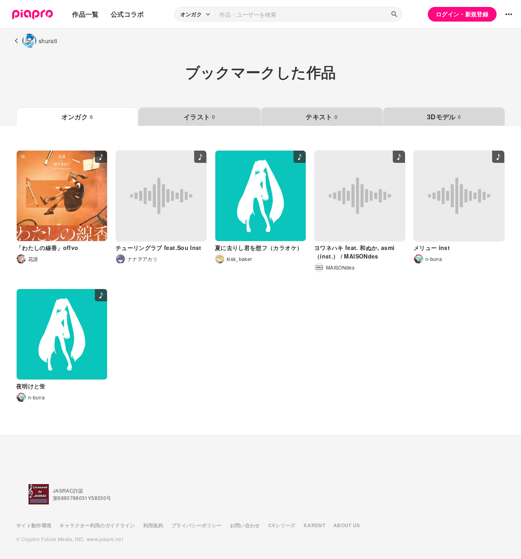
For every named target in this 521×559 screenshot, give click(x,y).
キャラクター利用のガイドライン (97, 525)
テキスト (321, 116)
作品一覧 (85, 14)
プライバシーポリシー (196, 525)
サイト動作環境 (33, 525)
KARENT (314, 525)
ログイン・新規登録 (462, 14)
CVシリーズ (282, 525)
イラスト (199, 116)
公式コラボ (127, 14)
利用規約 (153, 525)
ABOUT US (346, 525)
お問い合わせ (245, 525)
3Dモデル (444, 116)
